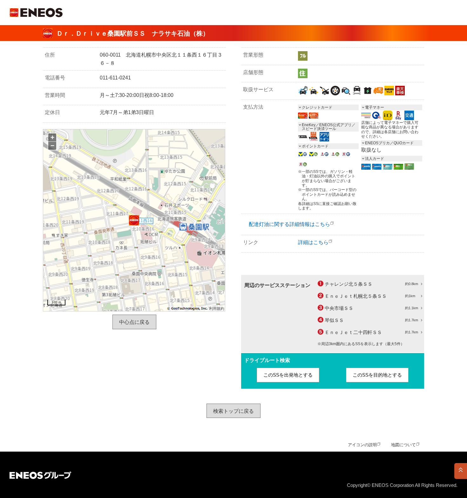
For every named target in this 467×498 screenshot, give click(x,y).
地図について (403, 444)
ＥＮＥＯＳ (36, 12)
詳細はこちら (313, 242)
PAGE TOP (460, 471)
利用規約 (216, 308)
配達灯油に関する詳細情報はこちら (289, 224)
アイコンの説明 (362, 444)
